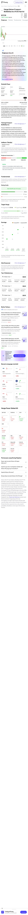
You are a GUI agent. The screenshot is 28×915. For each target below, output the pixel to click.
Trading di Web (19, 2)
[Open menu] (26, 2)
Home (2, 6)
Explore (5, 6)
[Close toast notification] (2, 908)
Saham (16, 6)
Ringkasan (4, 20)
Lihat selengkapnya (19, 123)
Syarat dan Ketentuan (14, 497)
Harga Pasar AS (11, 6)
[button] (14, 155)
